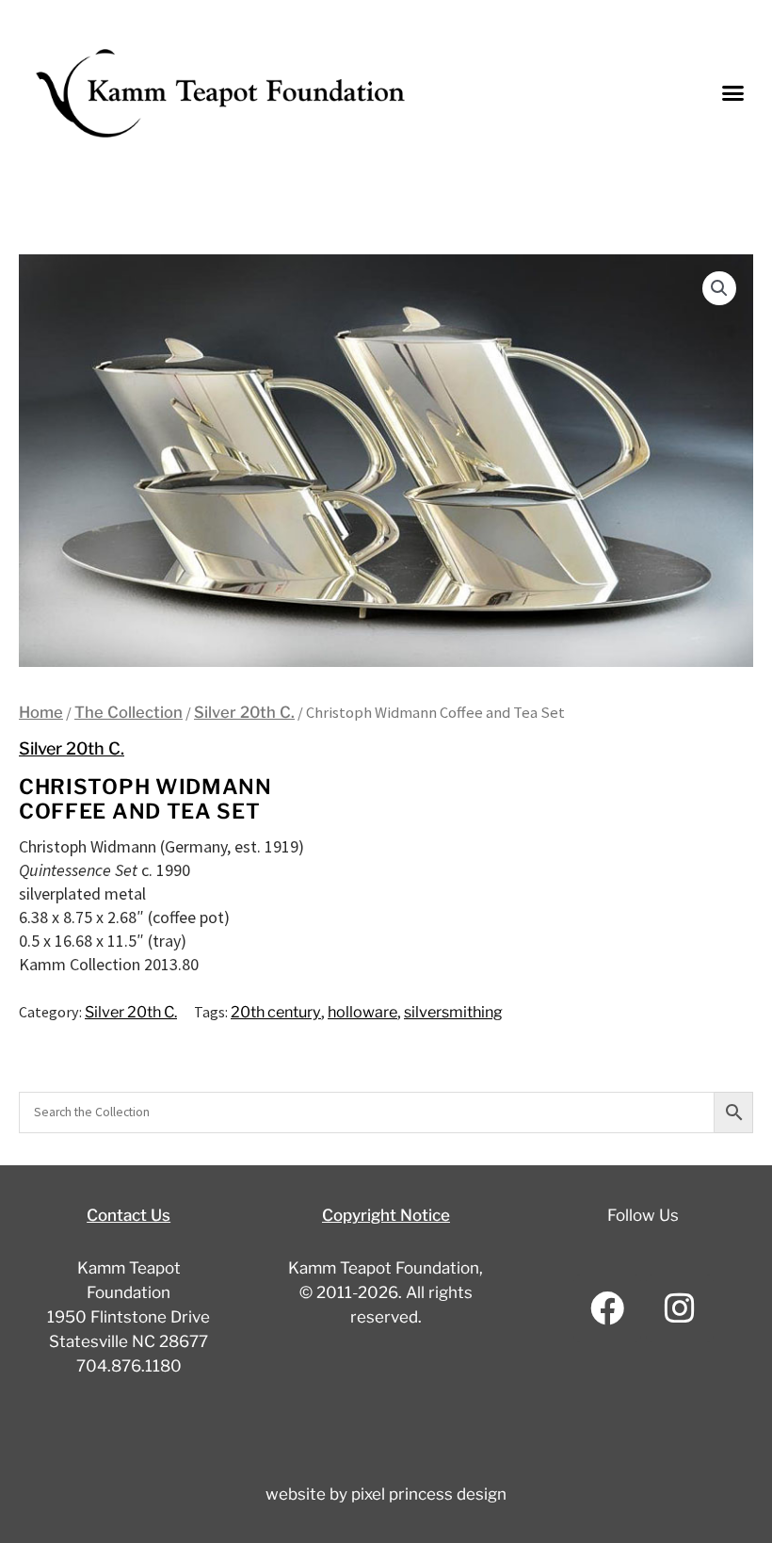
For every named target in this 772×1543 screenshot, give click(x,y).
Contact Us (128, 1215)
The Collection (128, 712)
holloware (362, 1011)
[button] (733, 93)
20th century (276, 1011)
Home (41, 712)
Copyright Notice (386, 1215)
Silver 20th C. (244, 712)
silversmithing (453, 1011)
